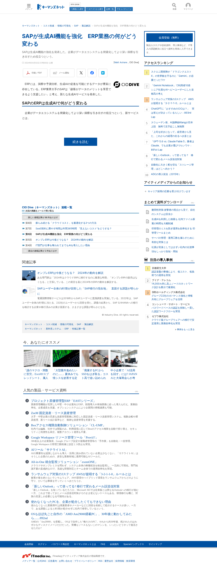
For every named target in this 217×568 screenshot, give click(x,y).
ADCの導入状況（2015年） (166, 174)
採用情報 (119, 561)
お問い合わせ (65, 561)
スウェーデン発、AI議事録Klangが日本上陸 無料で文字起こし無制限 (172, 124)
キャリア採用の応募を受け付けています (169, 191)
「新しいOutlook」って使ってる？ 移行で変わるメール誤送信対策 (172, 157)
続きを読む (81, 142)
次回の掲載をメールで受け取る (39, 210)
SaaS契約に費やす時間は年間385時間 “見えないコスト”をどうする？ (74, 228)
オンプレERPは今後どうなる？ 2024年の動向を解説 (64, 239)
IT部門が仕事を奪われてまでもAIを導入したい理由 (63, 245)
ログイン (42, 544)
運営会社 (108, 561)
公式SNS (41, 561)
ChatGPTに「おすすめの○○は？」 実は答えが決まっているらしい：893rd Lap (172, 112)
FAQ (103, 544)
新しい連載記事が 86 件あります (43, 217)
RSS (100, 561)
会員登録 (28, 544)
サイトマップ (155, 544)
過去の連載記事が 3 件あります (42, 251)
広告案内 (52, 561)
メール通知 (64, 72)
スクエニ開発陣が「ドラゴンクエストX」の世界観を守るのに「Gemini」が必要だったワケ (172, 75)
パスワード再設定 (60, 544)
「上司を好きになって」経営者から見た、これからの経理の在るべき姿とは (171, 133)
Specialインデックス (133, 544)
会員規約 (114, 544)
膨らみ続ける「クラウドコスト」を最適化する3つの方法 (66, 222)
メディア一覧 (28, 561)
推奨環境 (130, 561)
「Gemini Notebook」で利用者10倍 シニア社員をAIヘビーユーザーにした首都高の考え (172, 89)
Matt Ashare (120, 62)
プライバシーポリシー (85, 561)
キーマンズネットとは (85, 544)
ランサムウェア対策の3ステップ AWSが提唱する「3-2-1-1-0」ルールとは (172, 101)
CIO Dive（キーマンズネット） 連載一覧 (47, 207)
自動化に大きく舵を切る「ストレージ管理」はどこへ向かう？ (172, 166)
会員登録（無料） (169, 37)
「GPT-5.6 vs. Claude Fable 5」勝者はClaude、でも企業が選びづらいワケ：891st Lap (172, 145)
